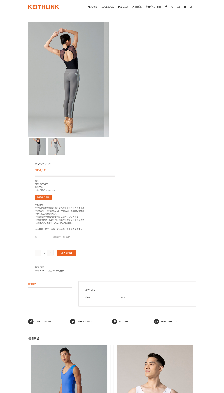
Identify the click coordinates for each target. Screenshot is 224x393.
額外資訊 (32, 284)
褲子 (62, 270)
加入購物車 (66, 252)
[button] (191, 6)
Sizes (37, 237)
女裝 (49, 270)
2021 (42, 270)
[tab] (50, 284)
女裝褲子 (55, 270)
